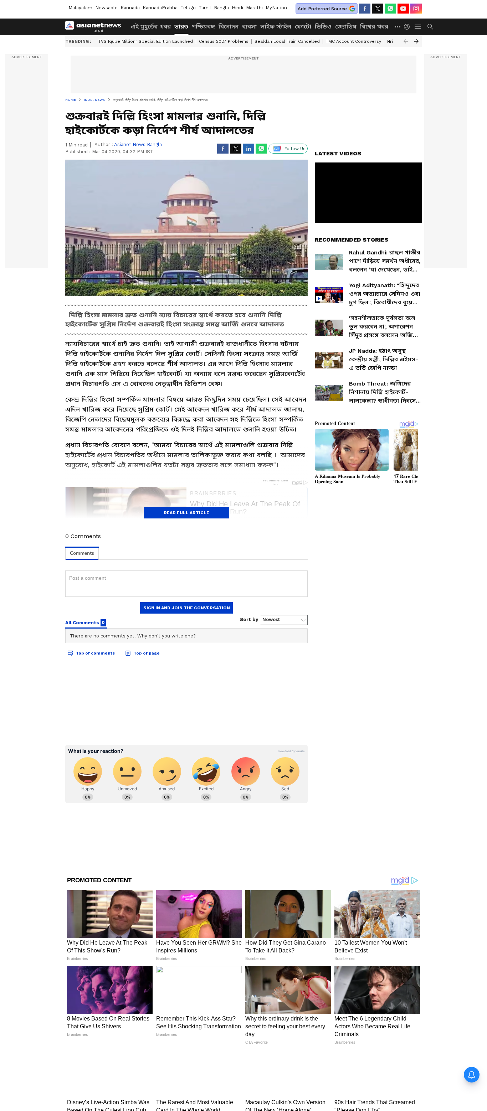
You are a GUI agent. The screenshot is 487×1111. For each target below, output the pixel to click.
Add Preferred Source (322, 8)
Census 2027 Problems (223, 41)
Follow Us (295, 148)
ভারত (181, 26)
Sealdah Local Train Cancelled (287, 41)
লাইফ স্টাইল (275, 26)
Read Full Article (186, 512)
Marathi (254, 7)
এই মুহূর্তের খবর (151, 26)
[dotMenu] (398, 26)
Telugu (188, 7)
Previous (405, 41)
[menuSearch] (430, 27)
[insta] (416, 9)
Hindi (237, 7)
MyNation (276, 7)
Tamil (205, 7)
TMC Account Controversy (353, 41)
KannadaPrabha (160, 7)
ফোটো (303, 26)
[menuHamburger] (418, 27)
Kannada (130, 7)
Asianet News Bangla (138, 144)
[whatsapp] (390, 9)
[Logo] (95, 27)
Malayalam (80, 7)
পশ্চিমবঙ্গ (203, 26)
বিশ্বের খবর (374, 26)
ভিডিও (323, 26)
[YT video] (403, 9)
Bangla (221, 7)
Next (416, 41)
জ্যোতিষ (346, 26)
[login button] (408, 26)
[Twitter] (377, 9)
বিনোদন (229, 26)
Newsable (106, 7)
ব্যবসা (249, 26)
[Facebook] (364, 9)
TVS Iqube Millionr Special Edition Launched (145, 41)
